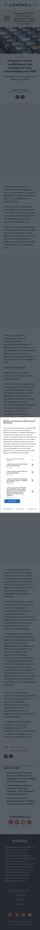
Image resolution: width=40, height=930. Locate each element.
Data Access (20, 509)
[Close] (36, 421)
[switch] (31, 465)
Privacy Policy (32, 509)
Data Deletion (7, 509)
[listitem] (20, 459)
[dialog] (20, 465)
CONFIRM (12, 501)
